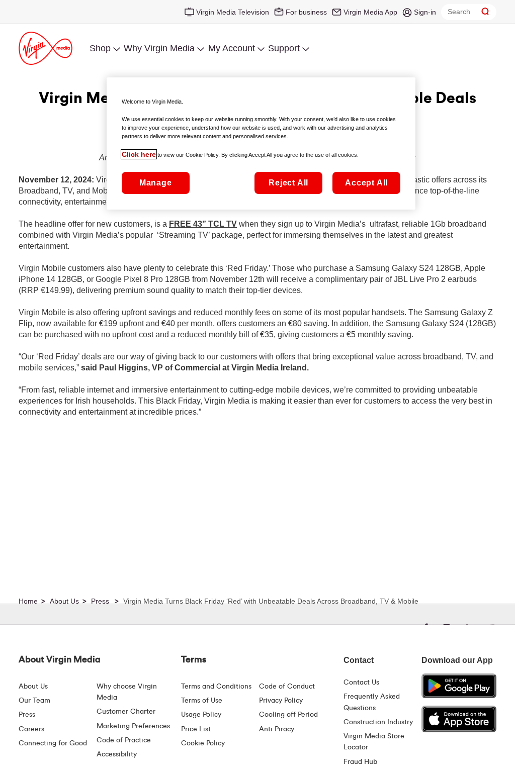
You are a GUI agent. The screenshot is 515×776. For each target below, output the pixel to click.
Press (27, 714)
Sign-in (425, 12)
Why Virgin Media (159, 48)
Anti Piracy (276, 729)
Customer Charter (126, 711)
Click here (139, 154)
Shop (100, 48)
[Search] (485, 12)
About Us (33, 686)
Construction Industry (378, 722)
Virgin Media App (370, 12)
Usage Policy (201, 714)
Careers (31, 729)
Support (284, 48)
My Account (231, 48)
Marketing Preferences (133, 726)
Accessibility (117, 754)
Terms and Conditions (216, 686)
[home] (33, 602)
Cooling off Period (288, 714)
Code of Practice (124, 740)
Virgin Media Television (232, 12)
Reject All (288, 182)
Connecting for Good (53, 743)
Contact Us (361, 682)
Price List (196, 729)
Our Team (34, 700)
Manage (155, 182)
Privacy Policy (281, 700)
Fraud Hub (360, 761)
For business (306, 12)
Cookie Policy (203, 743)
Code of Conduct (287, 686)
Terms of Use (201, 700)
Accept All (366, 182)
